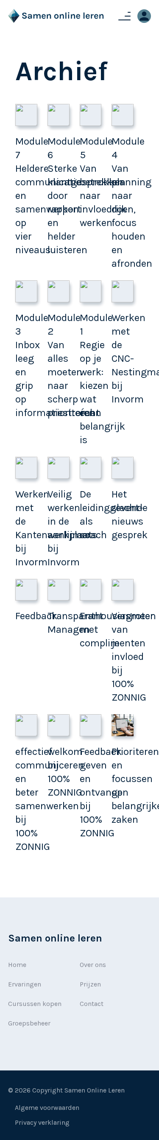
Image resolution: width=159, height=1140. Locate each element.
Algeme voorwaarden (47, 1108)
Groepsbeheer (29, 1023)
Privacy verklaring (42, 1122)
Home (17, 965)
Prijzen (90, 984)
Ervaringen (24, 984)
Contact (91, 1004)
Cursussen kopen (34, 1004)
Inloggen (144, 16)
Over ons (93, 965)
